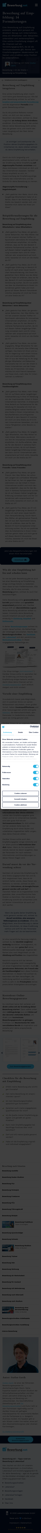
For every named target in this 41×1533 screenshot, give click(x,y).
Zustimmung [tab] (7, 732)
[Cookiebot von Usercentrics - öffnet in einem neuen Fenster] (30, 727)
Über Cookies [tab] (33, 732)
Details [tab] (20, 732)
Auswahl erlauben (20, 799)
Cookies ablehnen (20, 805)
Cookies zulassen (20, 793)
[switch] (36, 772)
